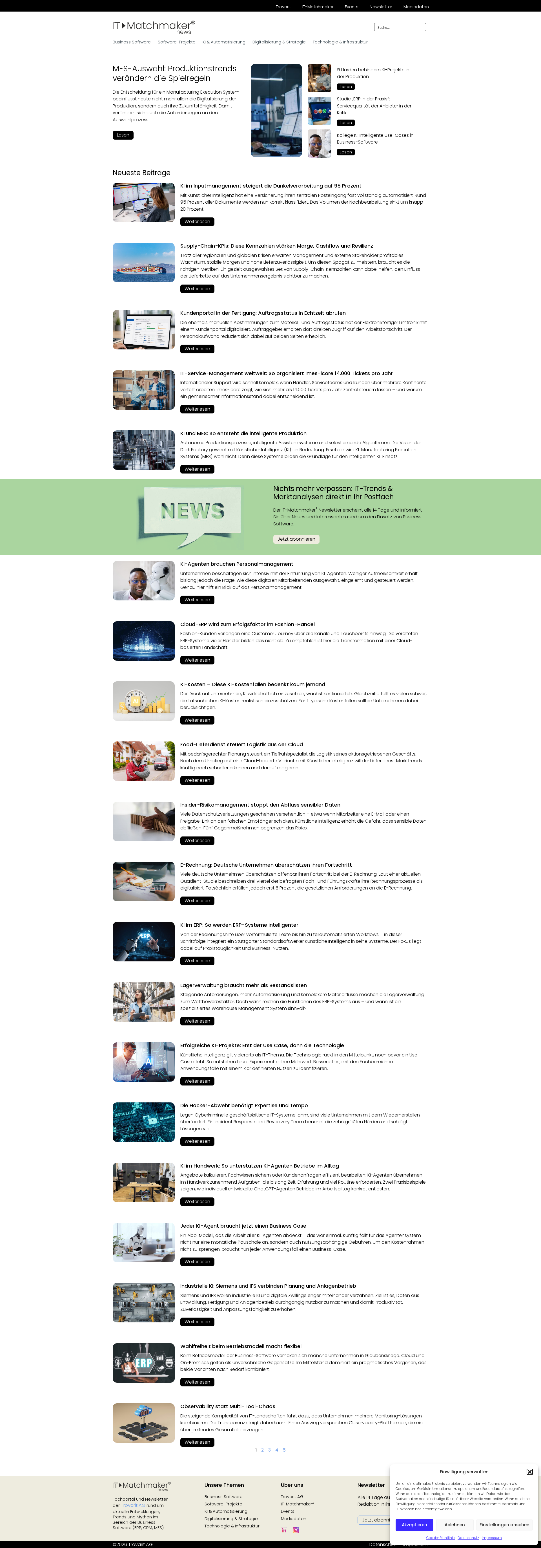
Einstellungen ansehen (504, 1525)
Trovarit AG (133, 1505)
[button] (530, 1472)
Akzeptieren (414, 1525)
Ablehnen (455, 1525)
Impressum (492, 1537)
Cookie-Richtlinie (440, 1537)
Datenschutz (468, 1537)
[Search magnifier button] (422, 27)
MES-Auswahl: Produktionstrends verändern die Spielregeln (175, 73)
